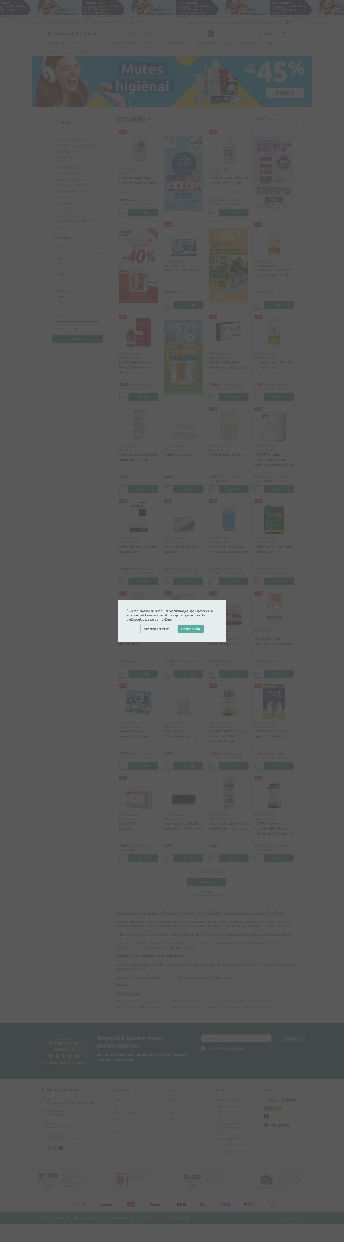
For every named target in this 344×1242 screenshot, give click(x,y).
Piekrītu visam (190, 628)
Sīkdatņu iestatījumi (157, 628)
